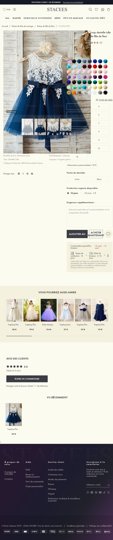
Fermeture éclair (23, 155)
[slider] (92, 42)
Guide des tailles (55, 470)
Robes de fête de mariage (22, 26)
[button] (106, 310)
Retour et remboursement (33, 475)
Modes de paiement (57, 479)
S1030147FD (64, 26)
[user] (102, 9)
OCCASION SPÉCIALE (98, 18)
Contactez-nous (55, 474)
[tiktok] (104, 492)
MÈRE (58, 18)
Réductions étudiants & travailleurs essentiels (64, 499)
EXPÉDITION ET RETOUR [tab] (28, 143)
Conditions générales (76, 526)
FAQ (28, 470)
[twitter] (108, 492)
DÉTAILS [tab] (9, 143)
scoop (59, 152)
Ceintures (66, 155)
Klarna (51, 484)
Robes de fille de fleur (46, 26)
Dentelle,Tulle (13, 159)
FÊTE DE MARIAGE (73, 18)
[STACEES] (57, 9)
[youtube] (100, 492)
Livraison (9, 479)
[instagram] (87, 492)
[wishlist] (96, 9)
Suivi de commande (35, 481)
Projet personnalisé (34, 486)
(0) (101, 43)
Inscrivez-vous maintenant (73, 2)
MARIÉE (17, 18)
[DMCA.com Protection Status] (107, 531)
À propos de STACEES (10, 473)
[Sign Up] (108, 484)
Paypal (51, 494)
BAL (8, 18)
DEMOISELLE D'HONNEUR (38, 18)
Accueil (5, 26)
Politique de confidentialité (100, 526)
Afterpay (52, 489)
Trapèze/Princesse (19, 152)
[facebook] (92, 492)
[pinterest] (96, 492)
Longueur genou (64, 159)
